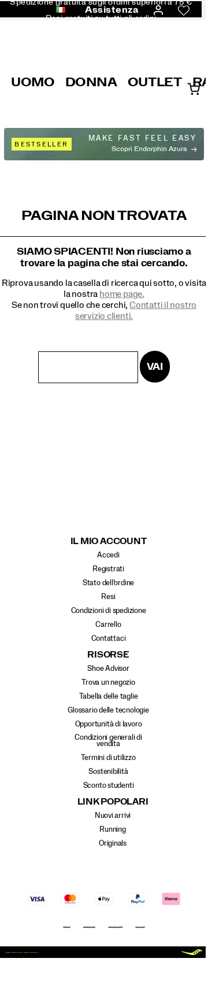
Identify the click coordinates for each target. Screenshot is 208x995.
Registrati (108, 569)
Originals (113, 843)
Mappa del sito (66, 926)
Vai (155, 367)
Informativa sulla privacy (89, 926)
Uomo (33, 82)
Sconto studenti (108, 785)
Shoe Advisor (108, 668)
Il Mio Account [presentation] (108, 541)
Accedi (108, 555)
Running (112, 829)
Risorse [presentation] (108, 655)
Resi (108, 597)
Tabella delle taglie (108, 696)
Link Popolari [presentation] (112, 802)
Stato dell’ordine (108, 583)
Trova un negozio (108, 682)
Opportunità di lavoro (108, 724)
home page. (121, 294)
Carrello (108, 625)
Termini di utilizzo (108, 758)
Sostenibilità (108, 772)
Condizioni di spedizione (108, 611)
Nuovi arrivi (113, 816)
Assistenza (112, 9)
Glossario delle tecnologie (108, 710)
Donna (91, 82)
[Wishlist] (184, 10)
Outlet (155, 82)
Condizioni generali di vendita (108, 740)
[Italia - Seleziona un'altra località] (57, 10)
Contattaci (108, 638)
